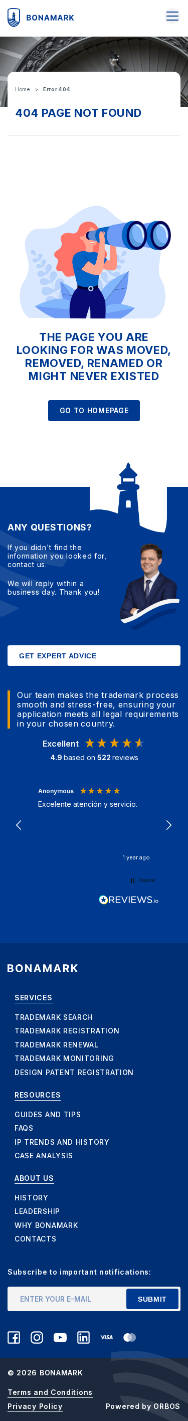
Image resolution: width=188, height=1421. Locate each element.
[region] (94, 825)
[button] (20, 825)
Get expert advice (58, 656)
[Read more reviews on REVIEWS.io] (129, 900)
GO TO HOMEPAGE (94, 410)
